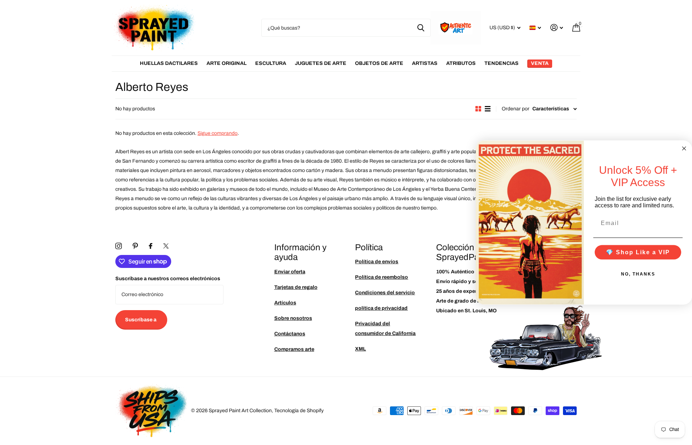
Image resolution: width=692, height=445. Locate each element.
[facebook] (150, 246)
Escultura (270, 63)
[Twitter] (166, 245)
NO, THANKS (638, 273)
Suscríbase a (141, 319)
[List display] (488, 108)
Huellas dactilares (169, 63)
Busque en (421, 28)
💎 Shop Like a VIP (638, 252)
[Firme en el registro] (556, 27)
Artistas (425, 63)
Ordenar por (515, 108)
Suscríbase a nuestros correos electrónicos (167, 278)
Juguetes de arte (320, 63)
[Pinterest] (135, 246)
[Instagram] (118, 246)
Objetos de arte (379, 63)
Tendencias (501, 63)
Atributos (461, 63)
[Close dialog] (684, 148)
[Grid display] (478, 108)
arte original (227, 63)
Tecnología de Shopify (299, 410)
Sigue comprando (218, 133)
